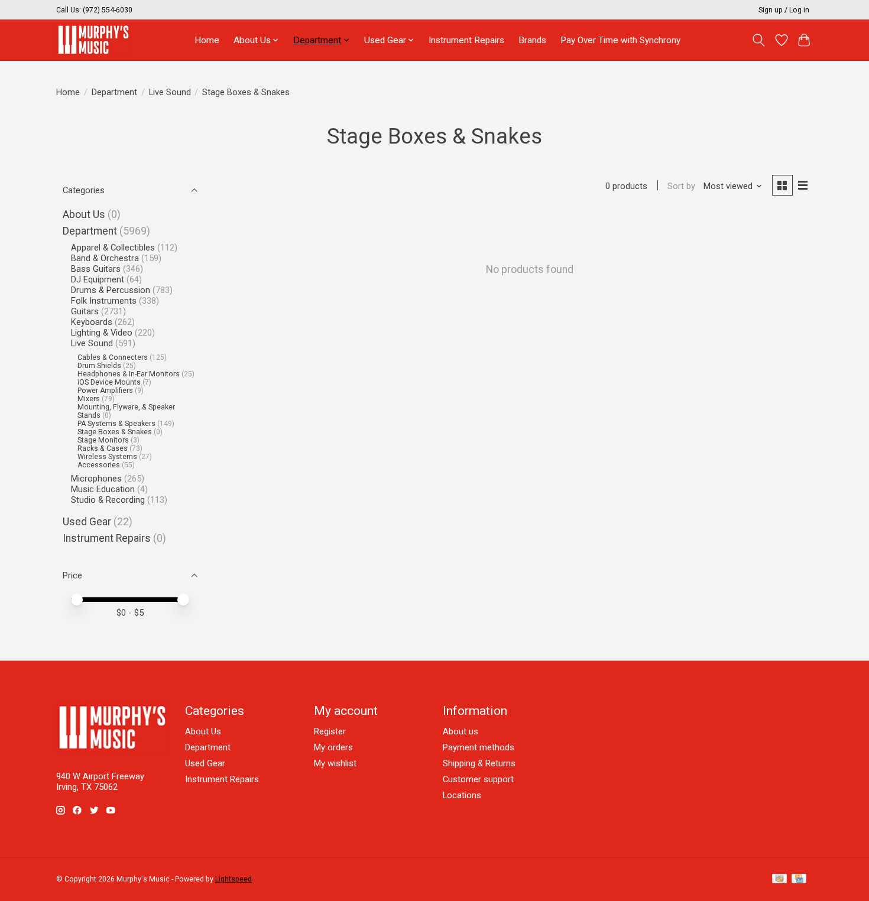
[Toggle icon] (758, 40)
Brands (532, 40)
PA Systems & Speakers (116, 423)
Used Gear (87, 522)
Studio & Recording (108, 500)
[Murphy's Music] (93, 40)
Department (114, 92)
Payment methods (478, 747)
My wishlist (335, 763)
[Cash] (779, 879)
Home (206, 40)
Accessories (98, 465)
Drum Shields (99, 366)
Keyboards (91, 322)
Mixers (88, 399)
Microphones (96, 478)
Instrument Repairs (466, 40)
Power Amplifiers (105, 390)
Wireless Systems (107, 457)
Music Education (103, 489)
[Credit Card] (799, 879)
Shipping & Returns (479, 763)
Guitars (85, 311)
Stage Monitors (103, 440)
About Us (84, 214)
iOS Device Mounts (109, 382)
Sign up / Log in (783, 10)
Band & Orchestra (105, 258)
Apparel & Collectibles (113, 247)
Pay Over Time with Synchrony (620, 40)
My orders (333, 747)
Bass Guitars (96, 269)
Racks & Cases (102, 448)
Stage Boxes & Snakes (114, 432)
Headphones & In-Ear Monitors (128, 374)
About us (460, 731)
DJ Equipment (97, 279)
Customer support (478, 779)
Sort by (681, 186)
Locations (462, 795)
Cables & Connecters (112, 357)
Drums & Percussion (110, 290)
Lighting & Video (101, 332)
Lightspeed (233, 879)
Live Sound (170, 92)
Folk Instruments (104, 300)
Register (330, 731)
